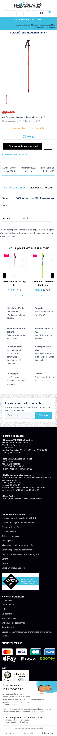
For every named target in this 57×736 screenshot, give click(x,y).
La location (7, 614)
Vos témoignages (10, 618)
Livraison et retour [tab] (41, 187)
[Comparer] (24, 264)
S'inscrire (43, 415)
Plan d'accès (7, 448)
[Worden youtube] (18, 505)
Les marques (8, 605)
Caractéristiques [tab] (14, 187)
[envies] (27, 13)
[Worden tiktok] (3, 505)
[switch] (21, 680)
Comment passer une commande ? (18, 550)
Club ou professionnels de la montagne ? (20, 554)
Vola (3, 117)
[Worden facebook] (13, 505)
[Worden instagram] (8, 505)
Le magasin (7, 600)
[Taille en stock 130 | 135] (42, 265)
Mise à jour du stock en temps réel (17, 545)
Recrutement (8, 627)
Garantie (6, 559)
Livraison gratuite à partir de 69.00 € (19, 518)
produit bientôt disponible (28, 128)
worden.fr (15, 480)
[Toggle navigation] (7, 13)
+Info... (41, 117)
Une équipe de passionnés (13, 623)
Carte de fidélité (9, 532)
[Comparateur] (34, 13)
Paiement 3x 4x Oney (12, 527)
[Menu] (27, 672)
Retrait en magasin (10, 536)
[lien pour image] (28, 66)
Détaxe (5, 563)
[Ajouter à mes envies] (24, 257)
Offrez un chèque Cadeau (13, 568)
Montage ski (7, 541)
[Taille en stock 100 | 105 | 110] (14, 265)
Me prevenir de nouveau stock (23, 146)
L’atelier (5, 609)
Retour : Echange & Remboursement (18, 522)
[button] (14, 13)
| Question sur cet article (14, 154)
